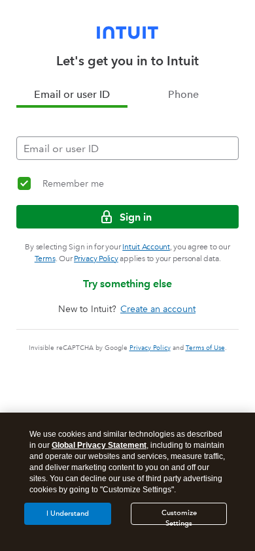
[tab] (72, 95)
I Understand (67, 513)
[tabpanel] (127, 134)
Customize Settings (179, 517)
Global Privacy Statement (99, 445)
